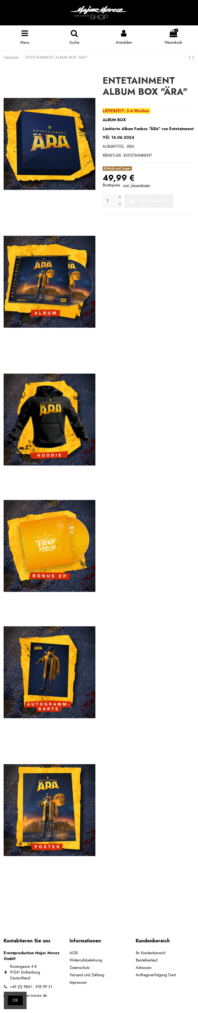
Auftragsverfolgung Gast (156, 975)
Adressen (143, 967)
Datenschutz (80, 967)
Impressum (78, 982)
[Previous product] (190, 57)
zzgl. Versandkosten (136, 185)
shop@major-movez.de (28, 995)
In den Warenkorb (153, 201)
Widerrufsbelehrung (86, 960)
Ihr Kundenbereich (151, 953)
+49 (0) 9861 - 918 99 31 (31, 987)
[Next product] (193, 57)
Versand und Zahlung (87, 975)
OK (15, 1000)
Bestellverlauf (146, 960)
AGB (74, 953)
